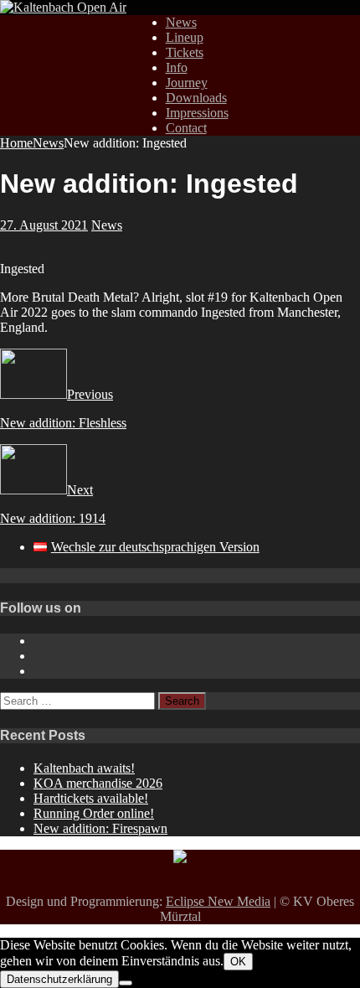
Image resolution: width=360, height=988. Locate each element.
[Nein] (125, 982)
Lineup (184, 37)
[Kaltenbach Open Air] (63, 7)
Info (177, 67)
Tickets (184, 52)
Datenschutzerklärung (59, 979)
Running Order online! (93, 813)
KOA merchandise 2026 (97, 783)
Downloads (196, 98)
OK (238, 961)
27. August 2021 (44, 225)
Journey (187, 82)
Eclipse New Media (218, 901)
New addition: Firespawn (100, 828)
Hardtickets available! (90, 798)
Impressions (197, 113)
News (181, 22)
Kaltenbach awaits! (84, 768)
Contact (186, 128)
